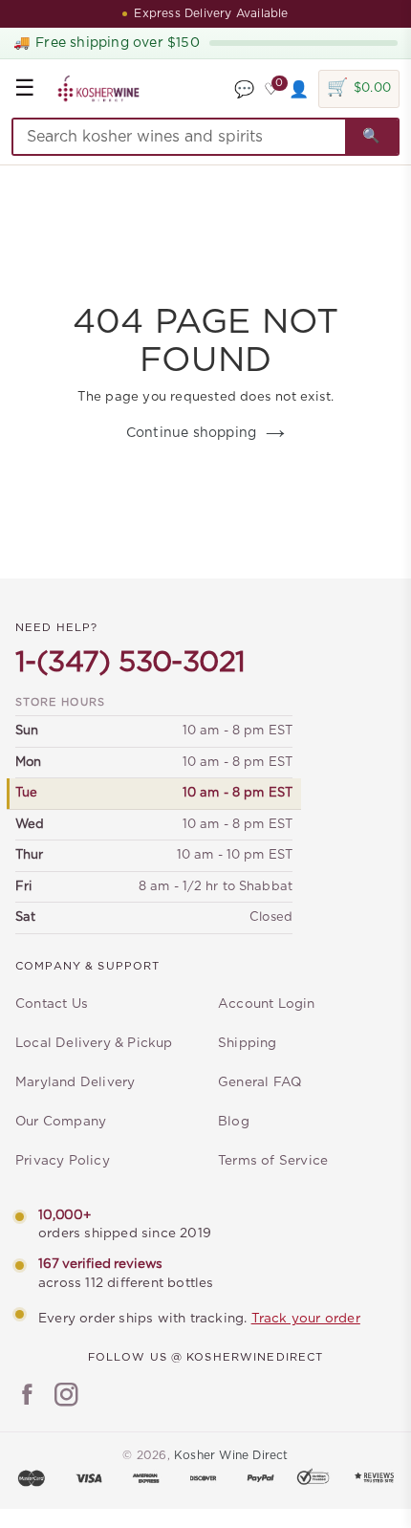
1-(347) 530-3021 (130, 662)
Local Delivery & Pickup (94, 1043)
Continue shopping (191, 433)
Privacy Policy (62, 1161)
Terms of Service (273, 1161)
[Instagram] (66, 1397)
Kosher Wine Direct (231, 1455)
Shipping (247, 1043)
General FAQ (259, 1082)
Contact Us (51, 1004)
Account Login (266, 1004)
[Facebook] (27, 1397)
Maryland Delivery (75, 1082)
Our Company (60, 1121)
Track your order (305, 1318)
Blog (233, 1121)
